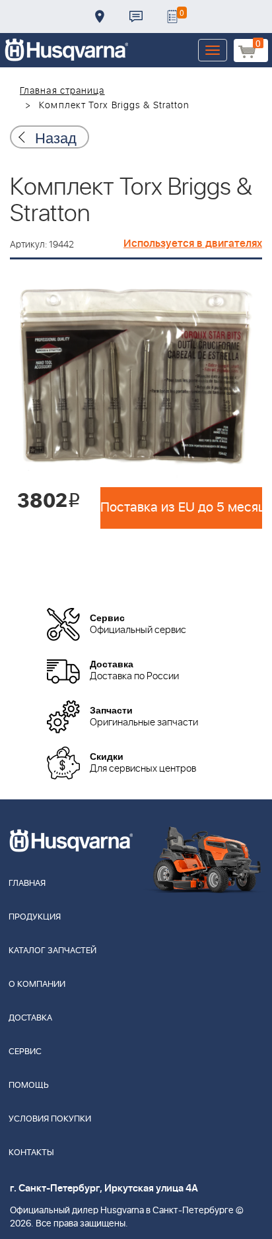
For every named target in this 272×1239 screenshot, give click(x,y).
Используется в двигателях (192, 243)
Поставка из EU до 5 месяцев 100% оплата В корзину (181, 508)
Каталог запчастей (52, 951)
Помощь (29, 1085)
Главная (27, 883)
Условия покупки (50, 1119)
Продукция (35, 917)
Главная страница (62, 91)
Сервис (25, 1052)
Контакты (136, 16)
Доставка (99, 16)
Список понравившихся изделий (172, 16)
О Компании (37, 984)
